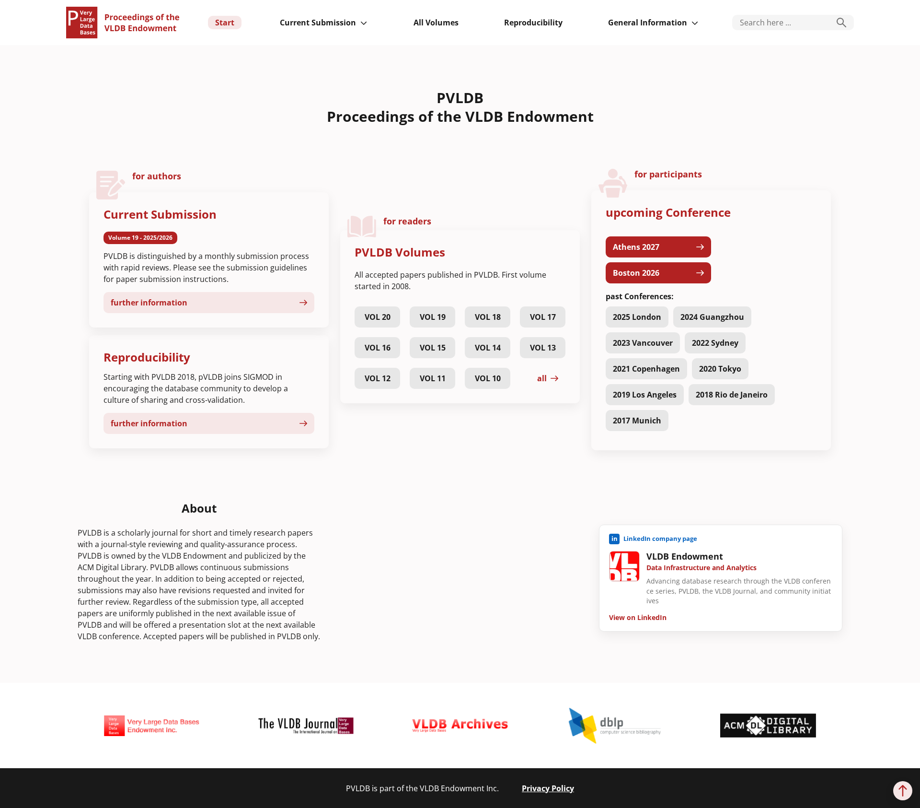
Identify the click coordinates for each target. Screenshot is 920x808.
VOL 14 (488, 347)
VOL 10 (488, 378)
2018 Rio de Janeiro (732, 394)
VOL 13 (543, 347)
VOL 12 (378, 378)
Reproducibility (533, 22)
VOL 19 (433, 317)
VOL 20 (378, 317)
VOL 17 (543, 317)
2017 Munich (637, 420)
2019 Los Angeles (645, 394)
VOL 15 (433, 347)
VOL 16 (378, 347)
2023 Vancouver (643, 343)
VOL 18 (488, 317)
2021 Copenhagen (646, 368)
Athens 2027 (636, 247)
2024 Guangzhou (712, 317)
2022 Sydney (715, 343)
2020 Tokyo (720, 368)
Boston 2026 (636, 273)
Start (224, 22)
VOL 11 (433, 378)
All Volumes (436, 22)
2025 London (637, 317)
